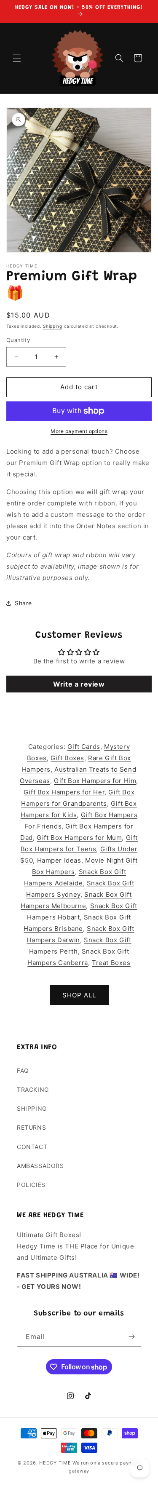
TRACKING (33, 1089)
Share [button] (23, 603)
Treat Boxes (111, 963)
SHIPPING (32, 1108)
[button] (17, 58)
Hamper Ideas (59, 860)
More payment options (79, 431)
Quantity (18, 340)
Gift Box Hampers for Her (64, 792)
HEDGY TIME (55, 1463)
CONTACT (32, 1146)
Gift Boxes (67, 758)
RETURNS (31, 1127)
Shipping (52, 326)
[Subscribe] (131, 1337)
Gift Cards (83, 747)
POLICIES (31, 1184)
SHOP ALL (79, 995)
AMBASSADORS (40, 1165)
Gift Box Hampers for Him (95, 781)
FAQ (23, 1070)
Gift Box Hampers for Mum (79, 838)
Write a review (78, 684)
